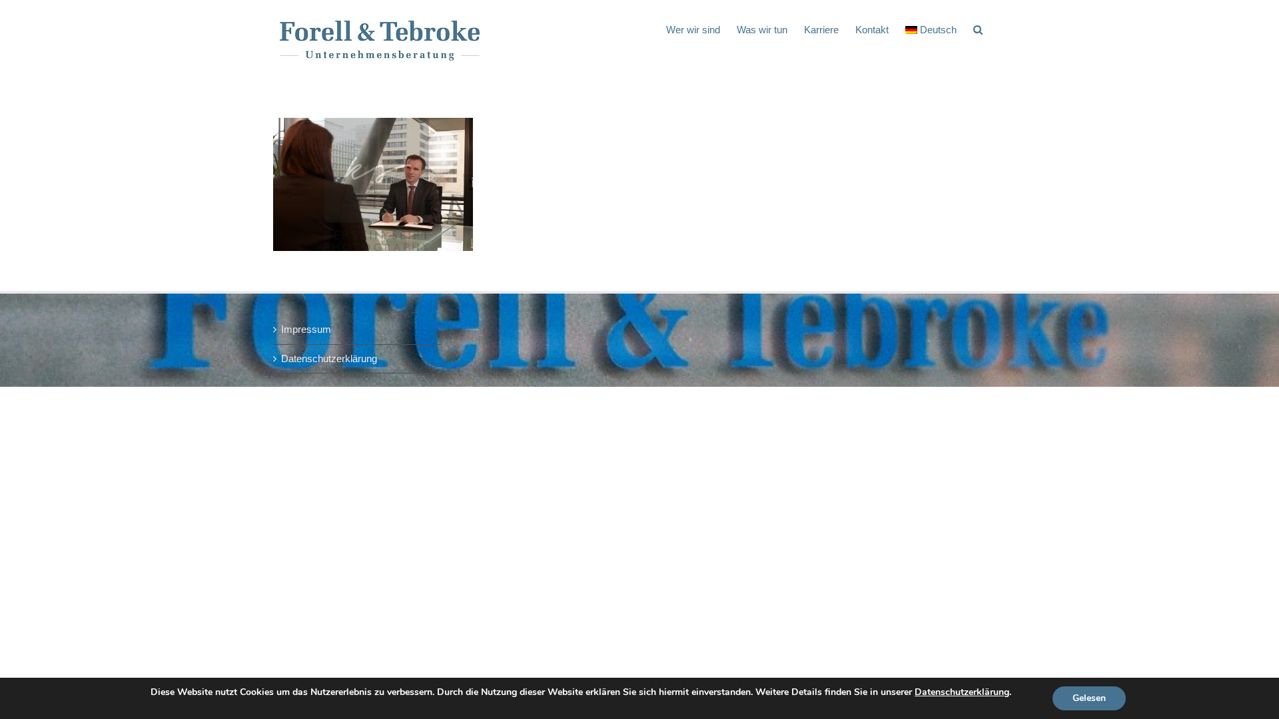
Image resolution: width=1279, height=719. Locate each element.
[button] (978, 28)
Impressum (306, 329)
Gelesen (1089, 698)
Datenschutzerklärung (329, 358)
